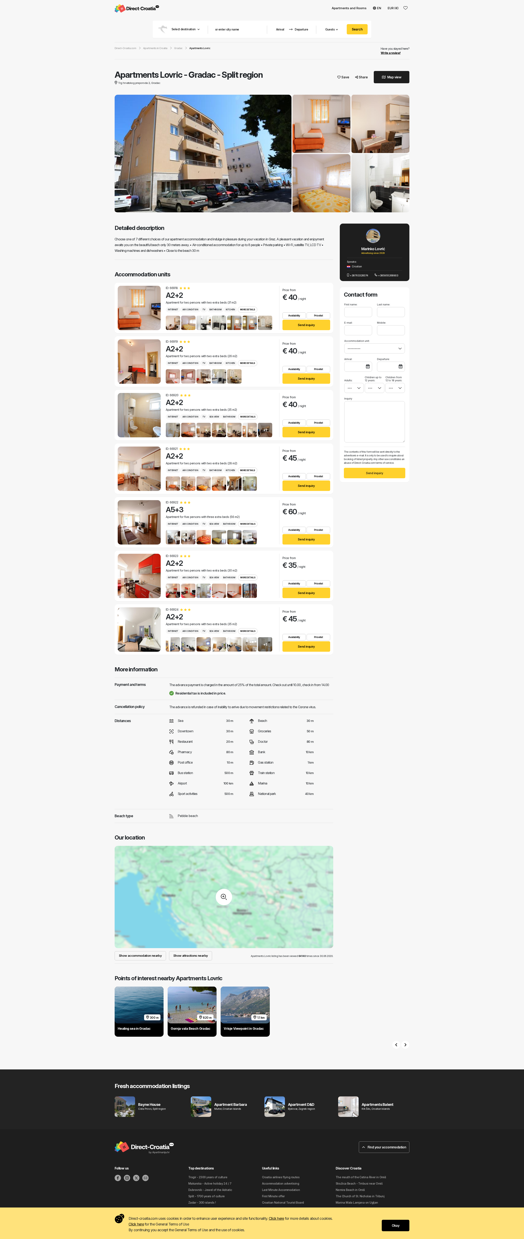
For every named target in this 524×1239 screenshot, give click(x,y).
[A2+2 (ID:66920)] (139, 415)
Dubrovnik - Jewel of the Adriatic (210, 1190)
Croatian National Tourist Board (283, 1202)
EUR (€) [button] (393, 8)
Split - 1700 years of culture (206, 1196)
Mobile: (381, 322)
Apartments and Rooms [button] (349, 8)
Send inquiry (306, 325)
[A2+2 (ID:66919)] (139, 361)
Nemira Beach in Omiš (350, 1190)
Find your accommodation (386, 1147)
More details (247, 309)
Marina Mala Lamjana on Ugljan (357, 1202)
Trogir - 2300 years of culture (207, 1177)
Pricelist (318, 315)
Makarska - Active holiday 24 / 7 (209, 1183)
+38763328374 (359, 275)
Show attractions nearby (190, 956)
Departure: (383, 359)
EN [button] (379, 8)
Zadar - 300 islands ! (202, 1202)
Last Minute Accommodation (281, 1190)
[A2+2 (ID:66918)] (139, 308)
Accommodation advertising (280, 1183)
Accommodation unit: (357, 340)
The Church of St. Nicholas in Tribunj (360, 1196)
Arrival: (348, 359)
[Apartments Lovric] (203, 154)
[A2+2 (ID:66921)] (139, 469)
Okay (395, 1225)
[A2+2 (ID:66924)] (139, 629)
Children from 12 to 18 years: (393, 379)
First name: (350, 304)
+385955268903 (388, 275)
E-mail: (348, 322)
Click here (276, 1218)
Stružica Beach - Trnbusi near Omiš (359, 1183)
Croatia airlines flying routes (280, 1177)
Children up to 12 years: (373, 379)
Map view (394, 77)
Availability (294, 315)
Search (357, 29)
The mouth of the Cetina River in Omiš (361, 1177)
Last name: (383, 304)
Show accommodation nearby (140, 956)
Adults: (348, 380)
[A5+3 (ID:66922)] (139, 522)
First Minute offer (273, 1196)
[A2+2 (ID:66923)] (139, 576)
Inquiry (348, 398)
